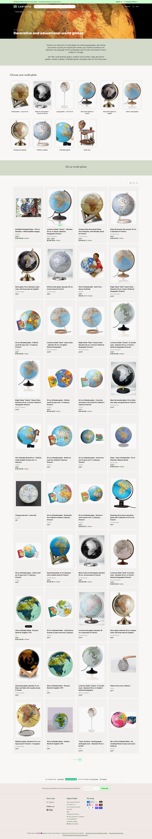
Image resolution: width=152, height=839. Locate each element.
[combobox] (119, 2)
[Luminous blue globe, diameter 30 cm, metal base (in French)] (92, 614)
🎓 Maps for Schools (72, 823)
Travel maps (19, 12)
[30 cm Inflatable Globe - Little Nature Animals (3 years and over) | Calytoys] (60, 614)
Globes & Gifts (86, 12)
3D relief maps (63, 12)
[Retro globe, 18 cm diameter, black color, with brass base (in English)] (28, 270)
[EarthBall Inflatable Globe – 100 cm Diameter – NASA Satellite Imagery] (28, 213)
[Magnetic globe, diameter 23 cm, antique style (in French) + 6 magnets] (28, 725)
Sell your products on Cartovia (75, 816)
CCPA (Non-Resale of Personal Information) (75, 835)
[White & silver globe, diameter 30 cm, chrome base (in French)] (60, 270)
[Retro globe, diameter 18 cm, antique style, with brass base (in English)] (123, 614)
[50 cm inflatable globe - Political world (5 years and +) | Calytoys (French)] (28, 328)
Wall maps (50, 12)
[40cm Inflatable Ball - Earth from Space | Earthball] (92, 271)
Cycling (39, 12)
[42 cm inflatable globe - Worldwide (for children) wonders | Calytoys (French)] (60, 499)
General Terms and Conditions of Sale (96, 833)
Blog (68, 811)
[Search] (74, 6)
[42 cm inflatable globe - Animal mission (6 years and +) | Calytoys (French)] (92, 442)
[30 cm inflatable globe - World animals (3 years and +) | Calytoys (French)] (92, 500)
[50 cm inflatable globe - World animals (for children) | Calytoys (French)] (60, 442)
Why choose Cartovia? (73, 802)
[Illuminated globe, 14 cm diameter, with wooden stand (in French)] (60, 557)
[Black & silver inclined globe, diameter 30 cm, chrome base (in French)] (92, 557)
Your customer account (73, 807)
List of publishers (72, 819)
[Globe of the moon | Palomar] (123, 668)
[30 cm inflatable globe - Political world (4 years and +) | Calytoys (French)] (60, 385)
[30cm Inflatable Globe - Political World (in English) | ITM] (60, 725)
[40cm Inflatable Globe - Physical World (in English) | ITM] (28, 615)
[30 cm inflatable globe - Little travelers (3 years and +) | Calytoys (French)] (28, 557)
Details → (56, 2)
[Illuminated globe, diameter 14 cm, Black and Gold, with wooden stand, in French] (28, 670)
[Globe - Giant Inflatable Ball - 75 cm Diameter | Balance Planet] (123, 442)
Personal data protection (116, 833)
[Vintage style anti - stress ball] (28, 497)
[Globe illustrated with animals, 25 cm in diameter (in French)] (123, 213)
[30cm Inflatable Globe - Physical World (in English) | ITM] (60, 669)
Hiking (30, 12)
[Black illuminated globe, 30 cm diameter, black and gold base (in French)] (123, 383)
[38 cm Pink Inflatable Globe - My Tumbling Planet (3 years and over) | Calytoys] (123, 726)
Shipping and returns (73, 814)
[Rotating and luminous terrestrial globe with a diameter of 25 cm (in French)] (123, 499)
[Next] (80, 759)
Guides (74, 12)
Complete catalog (72, 821)
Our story (69, 809)
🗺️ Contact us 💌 (72, 804)
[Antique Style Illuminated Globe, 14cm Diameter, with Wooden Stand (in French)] (92, 214)
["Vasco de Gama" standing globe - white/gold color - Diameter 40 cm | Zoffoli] (92, 726)
